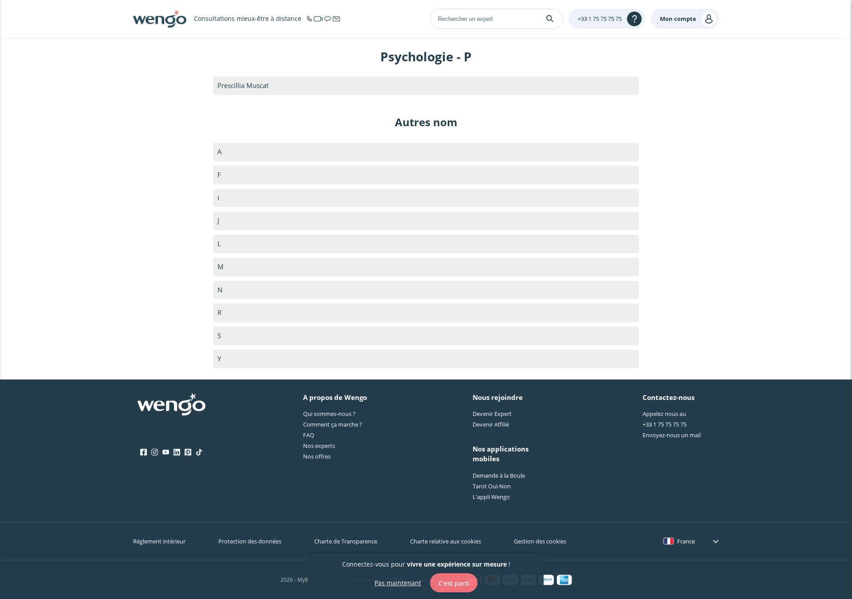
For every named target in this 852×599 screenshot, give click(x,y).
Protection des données (249, 541)
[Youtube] (165, 452)
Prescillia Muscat (242, 85)
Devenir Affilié (491, 424)
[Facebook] (143, 452)
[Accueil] (159, 19)
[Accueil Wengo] (171, 405)
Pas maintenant (398, 582)
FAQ (308, 435)
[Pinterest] (188, 452)
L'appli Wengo (491, 497)
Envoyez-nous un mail (672, 435)
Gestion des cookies (540, 541)
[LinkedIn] (177, 452)
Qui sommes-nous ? (329, 414)
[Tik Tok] (199, 452)
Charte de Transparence (345, 541)
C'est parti (453, 583)
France (686, 541)
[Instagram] (154, 452)
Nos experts (319, 446)
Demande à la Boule (499, 475)
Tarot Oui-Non (492, 486)
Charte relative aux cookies (445, 541)
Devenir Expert (492, 414)
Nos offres (317, 456)
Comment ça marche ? (332, 424)
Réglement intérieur (159, 541)
